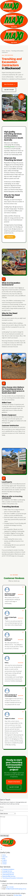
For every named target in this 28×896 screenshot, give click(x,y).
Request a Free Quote (14, 781)
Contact (4, 863)
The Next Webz (18, 895)
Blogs (3, 858)
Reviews (4, 862)
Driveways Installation (8, 869)
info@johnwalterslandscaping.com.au (16, 889)
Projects (4, 860)
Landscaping (5, 332)
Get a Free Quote (8, 84)
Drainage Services (7, 871)
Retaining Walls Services (8, 876)
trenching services (9, 147)
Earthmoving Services (8, 873)
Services (8, 50)
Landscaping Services (8, 874)
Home (3, 50)
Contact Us (10, 236)
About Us (4, 857)
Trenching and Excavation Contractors (12, 878)
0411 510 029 (9, 887)
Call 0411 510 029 (9, 89)
